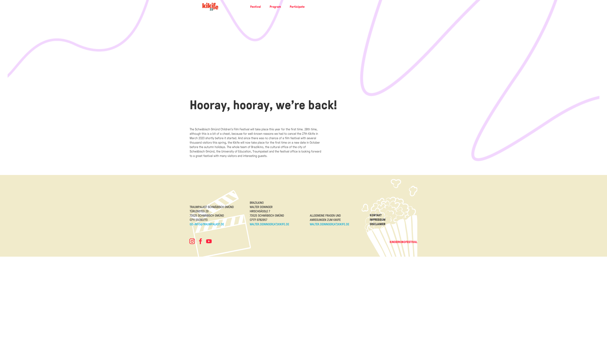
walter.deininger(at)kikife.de (269, 224)
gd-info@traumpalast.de (207, 224)
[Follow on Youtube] (208, 241)
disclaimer (377, 224)
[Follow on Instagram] (192, 241)
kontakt (376, 215)
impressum (378, 219)
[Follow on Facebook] (200, 241)
